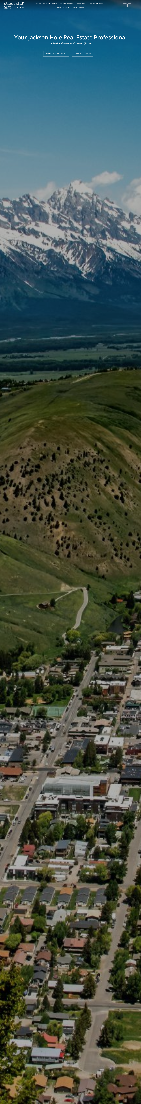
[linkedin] (129, 5)
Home (38, 4)
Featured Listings (50, 4)
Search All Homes (82, 54)
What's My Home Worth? (56, 54)
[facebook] (125, 5)
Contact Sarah (78, 7)
